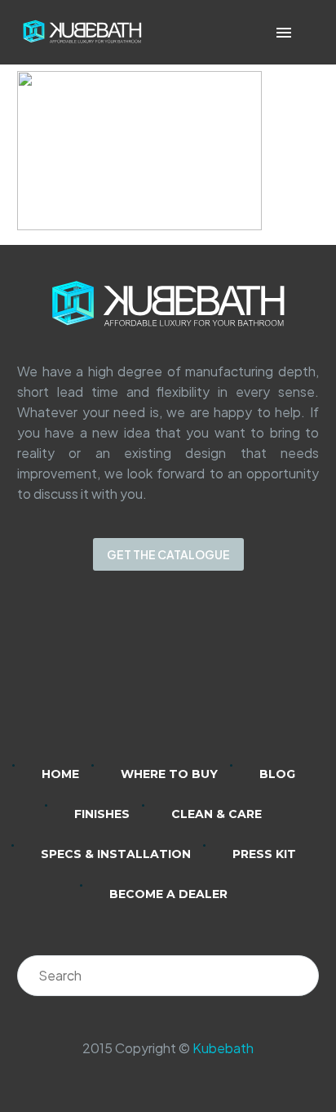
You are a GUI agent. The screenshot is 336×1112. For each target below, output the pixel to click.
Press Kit (264, 854)
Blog (277, 774)
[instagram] (147, 678)
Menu (283, 32)
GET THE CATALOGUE (168, 554)
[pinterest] (232, 678)
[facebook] (189, 678)
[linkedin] (104, 678)
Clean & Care (216, 814)
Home (60, 774)
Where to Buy (169, 774)
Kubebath (223, 1047)
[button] (307, 32)
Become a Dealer (168, 894)
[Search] (298, 975)
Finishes (102, 814)
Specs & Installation (116, 854)
